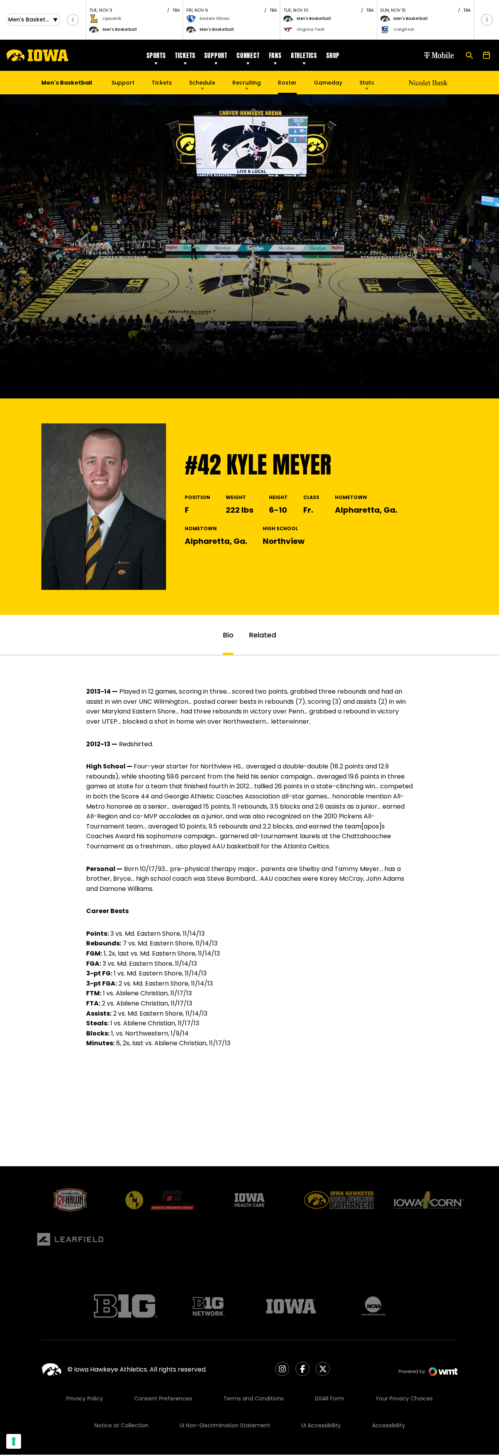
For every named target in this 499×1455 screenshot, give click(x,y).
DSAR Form (329, 1398)
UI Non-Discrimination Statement (225, 1425)
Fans (275, 55)
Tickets (185, 55)
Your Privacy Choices (404, 1398)
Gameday (328, 83)
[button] (73, 20)
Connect (248, 55)
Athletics (304, 55)
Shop (333, 55)
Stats (366, 83)
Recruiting (246, 83)
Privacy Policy (84, 1398)
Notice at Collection (121, 1425)
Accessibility (388, 1425)
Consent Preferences (163, 1398)
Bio (228, 635)
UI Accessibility (321, 1425)
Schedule (202, 83)
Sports (156, 55)
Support (215, 55)
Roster (287, 83)
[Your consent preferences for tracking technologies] (13, 1441)
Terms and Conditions (253, 1398)
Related (262, 635)
